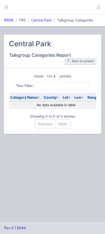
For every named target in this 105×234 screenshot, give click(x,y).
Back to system (83, 61)
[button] (98, 7)
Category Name (23, 97)
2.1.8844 (18, 228)
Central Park (41, 20)
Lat (65, 97)
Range (92, 97)
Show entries (52, 76)
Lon (77, 97)
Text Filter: (25, 85)
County (50, 97)
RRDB (9, 20)
